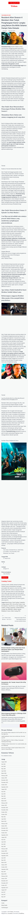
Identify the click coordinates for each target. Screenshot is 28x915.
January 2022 (4, 825)
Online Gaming (14, 611)
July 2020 (3, 844)
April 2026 (3, 771)
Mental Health (4, 905)
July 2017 (3, 892)
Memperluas (4, 577)
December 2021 (4, 828)
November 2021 (4, 830)
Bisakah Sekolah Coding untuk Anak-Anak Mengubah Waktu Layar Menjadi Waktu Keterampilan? (13, 649)
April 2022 (3, 819)
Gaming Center (6, 581)
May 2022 (3, 816)
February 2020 (4, 848)
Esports (7, 604)
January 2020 (4, 851)
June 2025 (3, 793)
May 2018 (3, 871)
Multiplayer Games (5, 611)
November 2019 (4, 853)
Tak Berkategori (6, 15)
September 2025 (4, 787)
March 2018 (3, 873)
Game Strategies (19, 605)
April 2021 (3, 841)
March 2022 (3, 821)
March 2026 (3, 773)
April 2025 (3, 798)
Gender (2, 903)
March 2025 (3, 800)
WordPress (21, 913)
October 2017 (4, 885)
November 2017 (4, 883)
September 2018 (4, 869)
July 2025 (3, 791)
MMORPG (10, 609)
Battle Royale (8, 602)
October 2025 (4, 784)
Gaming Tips (4, 609)
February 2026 (4, 775)
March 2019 (3, 862)
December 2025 (4, 780)
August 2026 (4, 761)
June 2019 (3, 857)
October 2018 (4, 867)
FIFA (11, 604)
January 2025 (4, 805)
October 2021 (4, 832)
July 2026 (3, 764)
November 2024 (4, 809)
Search (23, 725)
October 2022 (4, 814)
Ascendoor (10, 913)
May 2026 (3, 768)
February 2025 (4, 803)
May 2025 (3, 796)
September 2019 (4, 855)
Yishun (14, 6)
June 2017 (3, 894)
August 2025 (4, 789)
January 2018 (4, 878)
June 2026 (3, 766)
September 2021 (4, 835)
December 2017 (4, 880)
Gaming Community (10, 607)
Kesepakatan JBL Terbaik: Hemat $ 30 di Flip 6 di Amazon (13, 683)
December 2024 (4, 807)
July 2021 (3, 839)
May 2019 (3, 860)
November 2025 (4, 782)
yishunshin (5, 30)
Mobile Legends (17, 609)
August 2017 (4, 889)
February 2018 (4, 876)
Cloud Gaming (15, 602)
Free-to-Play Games (17, 604)
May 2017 (3, 896)
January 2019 (4, 864)
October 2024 (4, 812)
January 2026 (4, 777)
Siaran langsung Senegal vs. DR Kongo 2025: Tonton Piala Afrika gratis (13, 714)
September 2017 (4, 887)
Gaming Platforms (20, 607)
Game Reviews (11, 605)
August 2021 (4, 837)
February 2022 (4, 823)
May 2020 (3, 846)
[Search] (25, 11)
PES (19, 611)
